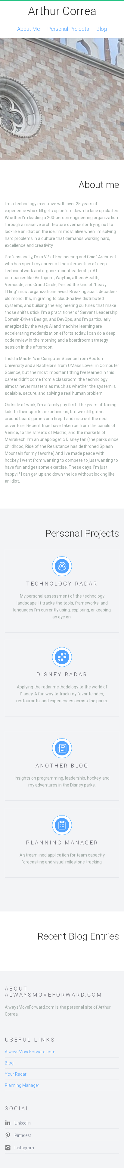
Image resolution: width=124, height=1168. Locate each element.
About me (28, 29)
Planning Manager (22, 1085)
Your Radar (15, 1074)
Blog (101, 29)
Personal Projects (68, 29)
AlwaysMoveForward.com (30, 1051)
